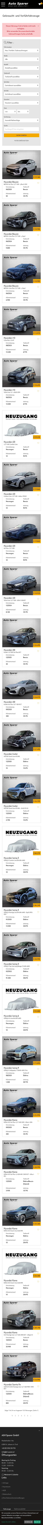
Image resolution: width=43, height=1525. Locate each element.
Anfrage (5, 1483)
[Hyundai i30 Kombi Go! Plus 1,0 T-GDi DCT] (21, 684)
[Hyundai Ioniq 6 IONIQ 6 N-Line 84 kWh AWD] (21, 998)
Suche (6, 126)
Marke (5, 56)
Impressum (6, 1487)
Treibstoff (7, 73)
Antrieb (6, 91)
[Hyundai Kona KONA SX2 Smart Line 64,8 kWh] (21, 1211)
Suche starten (21, 135)
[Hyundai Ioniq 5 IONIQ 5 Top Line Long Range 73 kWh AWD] (21, 946)
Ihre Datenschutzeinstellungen (13, 1498)
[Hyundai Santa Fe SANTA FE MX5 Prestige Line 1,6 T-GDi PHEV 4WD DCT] (21, 1367)
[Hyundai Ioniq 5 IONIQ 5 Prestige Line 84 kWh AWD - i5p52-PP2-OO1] (21, 892)
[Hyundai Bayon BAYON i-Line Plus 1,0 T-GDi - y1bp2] (21, 216)
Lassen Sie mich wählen (9, 1522)
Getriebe (6, 82)
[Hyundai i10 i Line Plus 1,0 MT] (21, 320)
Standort (6, 99)
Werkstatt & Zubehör (11, 1475)
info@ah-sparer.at (8, 1452)
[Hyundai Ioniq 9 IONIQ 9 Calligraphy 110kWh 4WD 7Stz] (21, 1050)
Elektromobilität (19, 1509)
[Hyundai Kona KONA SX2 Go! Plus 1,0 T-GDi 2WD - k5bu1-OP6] (21, 1102)
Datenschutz (6, 1494)
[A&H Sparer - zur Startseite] (18, 4)
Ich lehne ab (28, 1522)
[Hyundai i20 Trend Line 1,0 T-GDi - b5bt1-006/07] (21, 580)
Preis (5, 108)
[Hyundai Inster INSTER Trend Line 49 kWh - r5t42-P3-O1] (21, 788)
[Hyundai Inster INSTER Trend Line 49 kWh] (21, 736)
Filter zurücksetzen (21, 141)
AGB (4, 1490)
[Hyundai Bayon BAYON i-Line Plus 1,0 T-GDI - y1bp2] (21, 268)
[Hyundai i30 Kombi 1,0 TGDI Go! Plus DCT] (21, 632)
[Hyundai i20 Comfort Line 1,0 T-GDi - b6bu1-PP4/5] (21, 476)
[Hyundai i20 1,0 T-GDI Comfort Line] (21, 424)
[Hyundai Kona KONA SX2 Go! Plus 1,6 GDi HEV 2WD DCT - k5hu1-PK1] (21, 1154)
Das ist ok (37, 1522)
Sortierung (7, 117)
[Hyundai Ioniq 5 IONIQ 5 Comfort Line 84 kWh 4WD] (21, 840)
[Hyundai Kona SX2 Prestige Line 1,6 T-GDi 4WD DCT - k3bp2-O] (21, 1315)
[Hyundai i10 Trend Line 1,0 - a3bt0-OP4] (21, 372)
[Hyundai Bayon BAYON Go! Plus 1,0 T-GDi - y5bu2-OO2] (21, 164)
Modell (6, 64)
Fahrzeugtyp (8, 47)
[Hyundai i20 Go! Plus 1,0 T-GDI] (21, 528)
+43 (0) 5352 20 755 (9, 1448)
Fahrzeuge (7, 1509)
